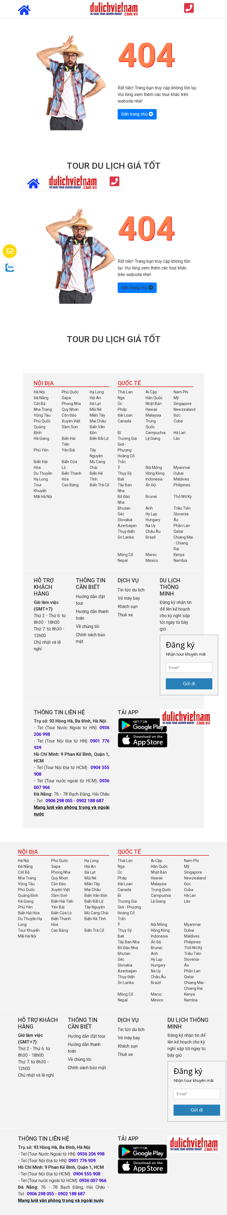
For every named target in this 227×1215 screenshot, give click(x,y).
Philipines (182, 485)
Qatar (179, 531)
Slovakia (125, 520)
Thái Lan (125, 392)
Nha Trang (43, 409)
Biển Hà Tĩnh (95, 919)
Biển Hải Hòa (29, 913)
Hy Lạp (151, 514)
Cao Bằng (70, 485)
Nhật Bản (154, 403)
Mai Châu (98, 421)
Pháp (122, 409)
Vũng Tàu (42, 415)
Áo (176, 520)
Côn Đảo (69, 415)
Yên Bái (68, 450)
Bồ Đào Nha (128, 948)
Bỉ (119, 432)
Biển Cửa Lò (61, 913)
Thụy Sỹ (125, 473)
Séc (121, 514)
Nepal (123, 560)
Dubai (179, 473)
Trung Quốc (161, 889)
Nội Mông (154, 467)
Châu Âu (153, 531)
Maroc (151, 554)
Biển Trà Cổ (99, 485)
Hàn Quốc (154, 398)
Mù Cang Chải (96, 913)
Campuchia (156, 432)
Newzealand (184, 409)
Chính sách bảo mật (87, 1067)
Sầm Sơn (70, 427)
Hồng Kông (155, 473)
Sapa (66, 398)
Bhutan (124, 508)
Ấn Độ (151, 485)
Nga (121, 398)
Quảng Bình (28, 895)
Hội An (95, 398)
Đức (177, 415)
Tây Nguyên (94, 907)
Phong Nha (71, 403)
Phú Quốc (70, 392)
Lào (177, 438)
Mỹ (176, 398)
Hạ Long (97, 392)
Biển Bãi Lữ (99, 438)
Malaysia (153, 415)
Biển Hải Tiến (62, 901)
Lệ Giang (153, 438)
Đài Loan (125, 415)
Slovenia (181, 514)
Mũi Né (96, 409)
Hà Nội (39, 392)
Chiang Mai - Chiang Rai (183, 543)
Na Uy (151, 525)
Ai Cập (151, 392)
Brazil (151, 537)
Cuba (178, 421)
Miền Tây (97, 415)
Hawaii (151, 409)
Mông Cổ (125, 554)
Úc (120, 403)
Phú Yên (41, 450)
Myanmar (182, 467)
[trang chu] (113, 8)
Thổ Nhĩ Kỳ (183, 496)
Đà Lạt (95, 403)
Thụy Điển (126, 531)
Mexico (152, 560)
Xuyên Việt (71, 421)
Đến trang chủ (135, 114)
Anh (149, 508)
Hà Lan (179, 432)
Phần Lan (182, 525)
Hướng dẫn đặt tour (86, 1036)
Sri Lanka (126, 537)
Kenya (179, 554)
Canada (124, 421)
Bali (121, 479)
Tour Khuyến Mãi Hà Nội (43, 491)
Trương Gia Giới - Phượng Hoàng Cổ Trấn (127, 450)
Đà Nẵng (41, 398)
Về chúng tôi (87, 626)
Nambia (180, 560)
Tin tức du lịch (131, 590)
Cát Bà (39, 403)
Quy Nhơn (70, 409)
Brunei (151, 496)
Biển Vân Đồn (95, 895)
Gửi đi (189, 683)
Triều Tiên (182, 508)
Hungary (153, 520)
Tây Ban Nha (129, 942)
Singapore (183, 403)
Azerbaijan (127, 525)
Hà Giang (41, 438)
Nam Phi (181, 392)
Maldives (181, 479)
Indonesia (154, 479)
